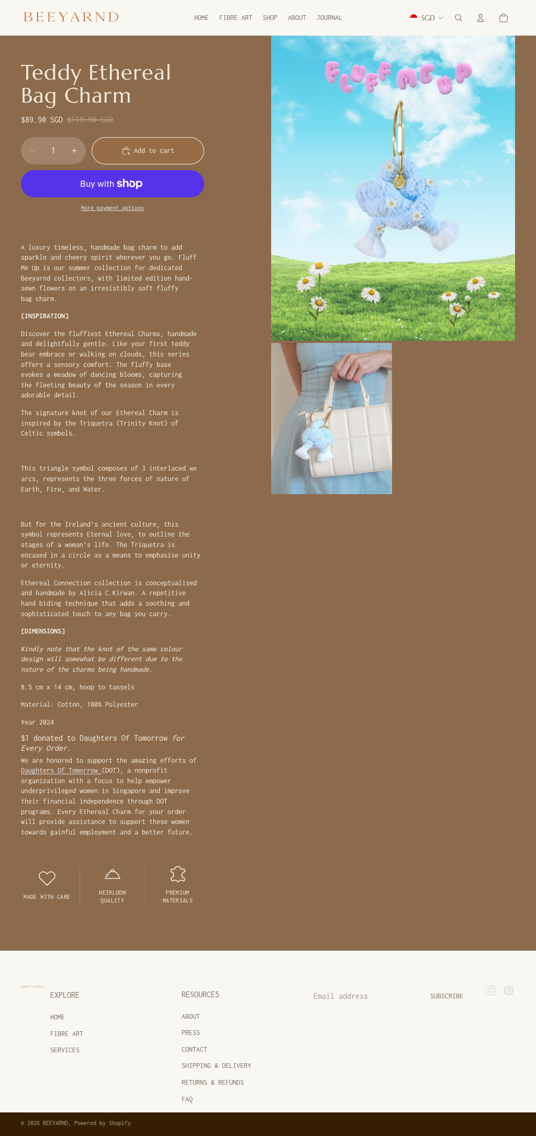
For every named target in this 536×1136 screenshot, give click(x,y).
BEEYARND (55, 1123)
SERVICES (65, 1050)
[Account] (480, 17)
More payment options (112, 208)
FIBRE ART (66, 1034)
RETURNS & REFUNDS (213, 1082)
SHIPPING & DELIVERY (216, 1066)
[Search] (458, 17)
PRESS (191, 1033)
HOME (57, 1017)
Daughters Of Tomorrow (61, 770)
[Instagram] (490, 990)
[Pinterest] (508, 990)
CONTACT (194, 1049)
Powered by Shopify (102, 1123)
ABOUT (191, 1016)
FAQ (187, 1099)
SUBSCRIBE (446, 996)
